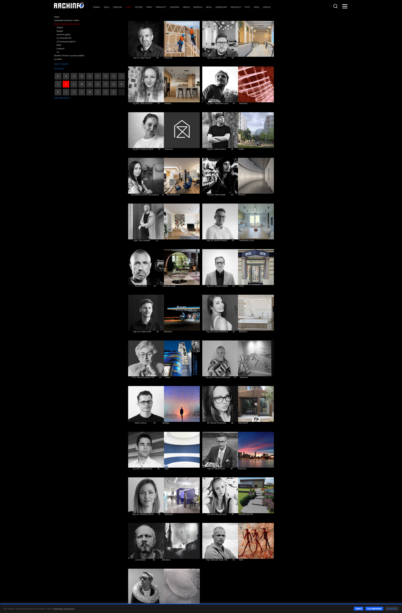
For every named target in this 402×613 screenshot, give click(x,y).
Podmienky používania (63, 608)
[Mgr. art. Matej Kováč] (220, 450)
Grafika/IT (236, 7)
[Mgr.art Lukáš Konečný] (220, 130)
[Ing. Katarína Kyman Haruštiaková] (146, 176)
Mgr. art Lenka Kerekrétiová (217, 332)
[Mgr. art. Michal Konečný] (220, 221)
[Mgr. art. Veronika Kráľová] (146, 495)
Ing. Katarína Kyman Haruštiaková (145, 195)
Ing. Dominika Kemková (216, 514)
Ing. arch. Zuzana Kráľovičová (218, 377)
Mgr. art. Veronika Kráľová (142, 514)
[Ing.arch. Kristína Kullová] (146, 130)
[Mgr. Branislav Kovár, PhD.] (220, 541)
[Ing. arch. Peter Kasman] (146, 450)
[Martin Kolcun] (146, 404)
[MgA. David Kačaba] (146, 221)
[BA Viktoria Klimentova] (220, 404)
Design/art (221, 7)
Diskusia (117, 7)
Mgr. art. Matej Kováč (216, 469)
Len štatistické (374, 608)
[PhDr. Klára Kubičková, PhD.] (146, 358)
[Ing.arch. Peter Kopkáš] (220, 176)
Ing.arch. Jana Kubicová (142, 103)
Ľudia (128, 7)
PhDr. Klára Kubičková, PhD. (143, 377)
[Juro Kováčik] (146, 541)
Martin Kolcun (141, 423)
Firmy (149, 7)
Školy (209, 7)
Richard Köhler (141, 286)
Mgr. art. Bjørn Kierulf (142, 58)
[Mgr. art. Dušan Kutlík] (146, 313)
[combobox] (335, 6)
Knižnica (197, 7)
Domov (96, 7)
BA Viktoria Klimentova (216, 423)
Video (256, 7)
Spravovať (391, 608)
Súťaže (139, 7)
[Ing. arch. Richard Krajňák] (220, 267)
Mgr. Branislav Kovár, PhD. (217, 560)
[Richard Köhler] (146, 267)
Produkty (161, 7)
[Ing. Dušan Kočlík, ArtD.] (220, 39)
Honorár (174, 7)
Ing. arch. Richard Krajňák (217, 286)
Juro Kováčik (140, 560)
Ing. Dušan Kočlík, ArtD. (216, 58)
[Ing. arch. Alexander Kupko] (220, 84)
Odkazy (267, 7)
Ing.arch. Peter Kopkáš (216, 195)
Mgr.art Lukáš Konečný (216, 149)
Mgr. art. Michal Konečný (217, 240)
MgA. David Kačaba (142, 240)
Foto (247, 7)
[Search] (335, 6)
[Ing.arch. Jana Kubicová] (146, 84)
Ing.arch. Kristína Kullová (143, 149)
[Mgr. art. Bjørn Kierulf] (146, 39)
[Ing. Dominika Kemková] (220, 495)
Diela (106, 7)
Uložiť (358, 608)
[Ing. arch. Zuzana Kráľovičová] (220, 358)
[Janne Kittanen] (146, 587)
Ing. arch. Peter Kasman (142, 469)
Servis (186, 7)
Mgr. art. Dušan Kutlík (142, 332)
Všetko (56, 17)
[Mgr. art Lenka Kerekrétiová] (220, 313)
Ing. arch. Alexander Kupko (217, 103)
